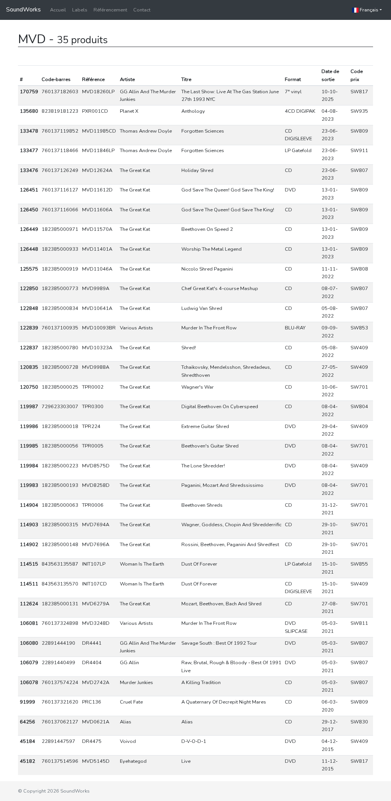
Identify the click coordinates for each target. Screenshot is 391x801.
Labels (79, 9)
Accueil (58, 9)
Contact (141, 9)
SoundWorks (23, 9)
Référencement (110, 9)
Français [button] (368, 9)
